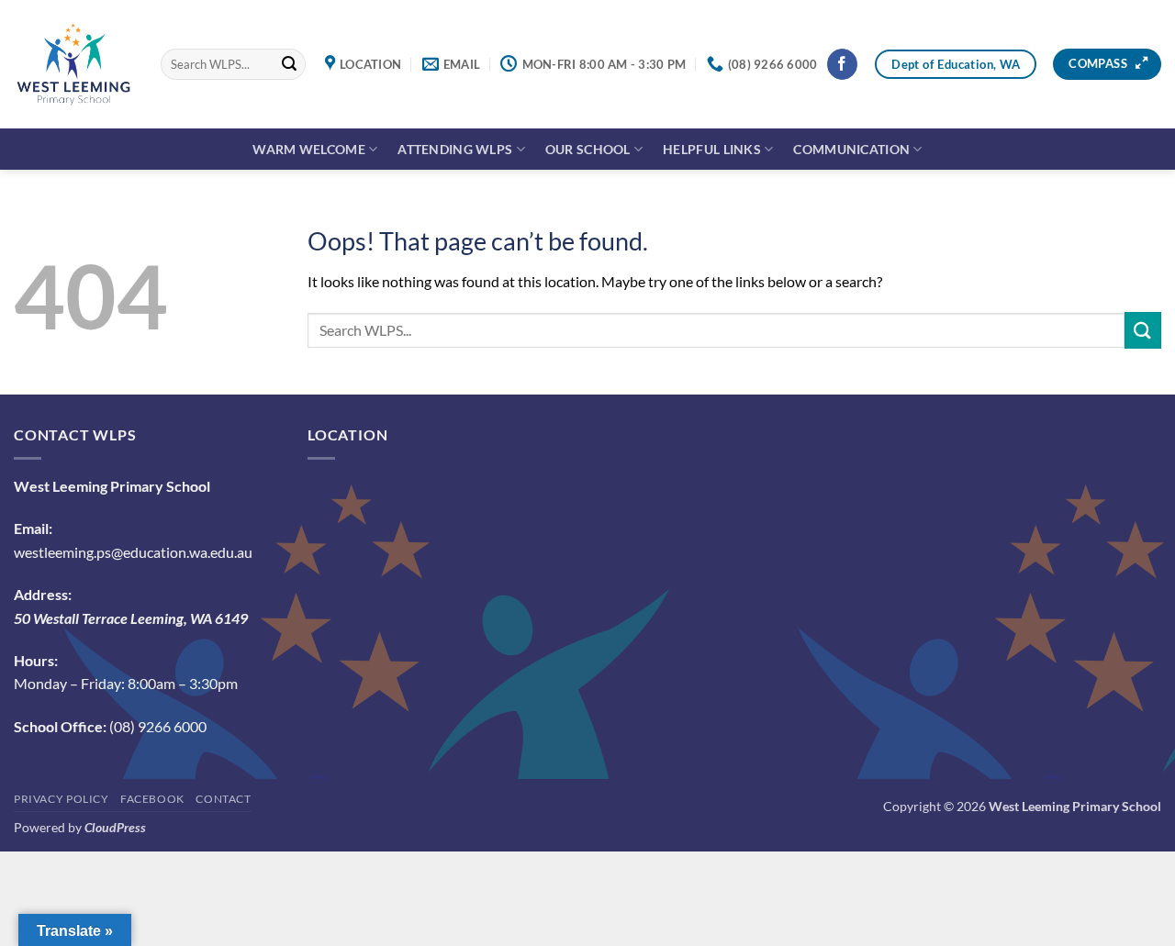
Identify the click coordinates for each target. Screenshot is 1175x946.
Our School (588, 149)
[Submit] (289, 64)
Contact (223, 799)
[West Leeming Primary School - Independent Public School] (73, 64)
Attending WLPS (454, 149)
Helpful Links (712, 149)
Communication (851, 149)
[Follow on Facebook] (842, 64)
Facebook (152, 799)
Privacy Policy (61, 799)
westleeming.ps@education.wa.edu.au (133, 552)
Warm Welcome (308, 149)
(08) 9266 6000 (158, 726)
